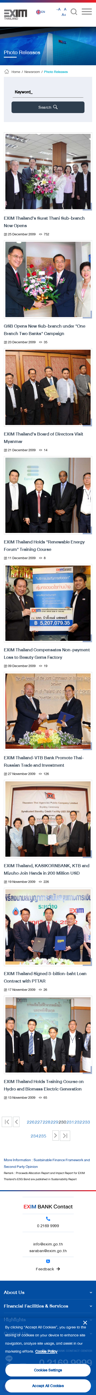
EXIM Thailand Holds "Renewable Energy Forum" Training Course (44, 545)
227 (37, 1122)
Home (16, 72)
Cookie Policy (46, 1351)
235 (41, 1136)
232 (77, 1122)
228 (45, 1122)
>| (65, 1136)
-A (58, 9)
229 (53, 1122)
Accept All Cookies (48, 1386)
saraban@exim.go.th (48, 1251)
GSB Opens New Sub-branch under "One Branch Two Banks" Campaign (44, 329)
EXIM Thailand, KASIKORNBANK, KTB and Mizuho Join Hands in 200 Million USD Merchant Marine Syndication (46, 873)
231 (69, 1122)
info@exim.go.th (48, 1244)
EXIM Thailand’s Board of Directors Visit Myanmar (43, 437)
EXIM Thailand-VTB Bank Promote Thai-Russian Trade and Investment (44, 761)
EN (43, 12)
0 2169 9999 (48, 1226)
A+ (64, 15)
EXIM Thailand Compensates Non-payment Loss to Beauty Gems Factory (47, 653)
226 (29, 1122)
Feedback (45, 1269)
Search (45, 107)
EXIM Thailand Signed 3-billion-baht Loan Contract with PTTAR (45, 977)
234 (33, 1136)
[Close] (85, 1323)
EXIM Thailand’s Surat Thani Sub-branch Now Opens (44, 221)
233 (85, 1122)
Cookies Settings (48, 1370)
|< (9, 1122)
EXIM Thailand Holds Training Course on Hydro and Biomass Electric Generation (44, 1085)
